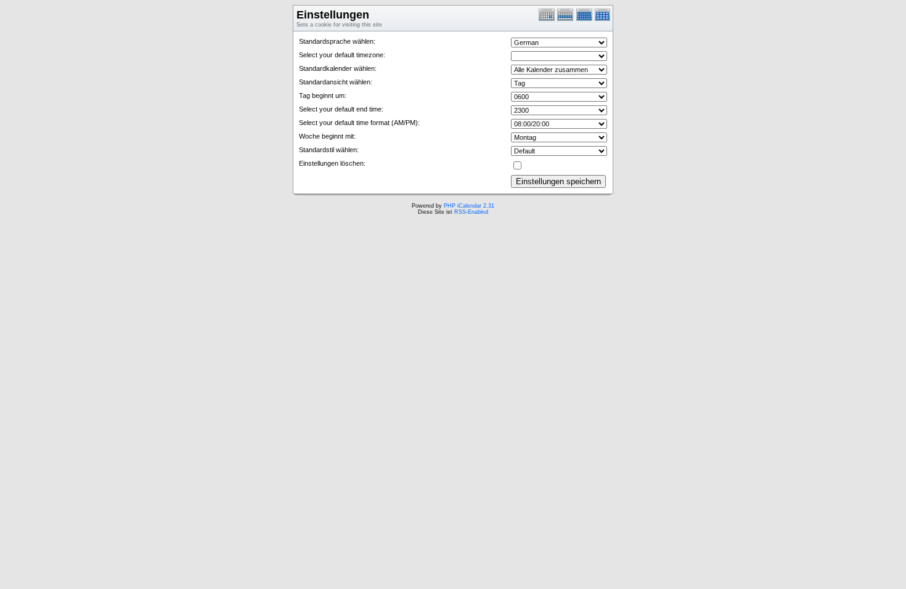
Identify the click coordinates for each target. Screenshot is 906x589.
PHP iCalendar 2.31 (469, 206)
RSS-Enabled (471, 212)
